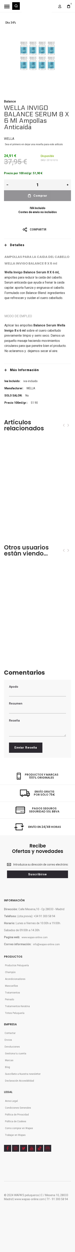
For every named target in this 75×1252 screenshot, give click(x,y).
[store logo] (37, 8)
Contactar (10, 1033)
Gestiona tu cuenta (15, 1053)
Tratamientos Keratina (17, 1006)
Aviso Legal (11, 1101)
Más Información (24, 370)
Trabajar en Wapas (15, 1135)
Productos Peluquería (17, 965)
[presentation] (64, 425)
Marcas (9, 1060)
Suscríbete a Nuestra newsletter (23, 1074)
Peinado (9, 999)
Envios (8, 1040)
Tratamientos (12, 992)
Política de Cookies (15, 1121)
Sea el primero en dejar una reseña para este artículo (34, 144)
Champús (10, 972)
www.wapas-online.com (35, 937)
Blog (7, 1067)
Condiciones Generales (18, 1107)
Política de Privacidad (17, 1114)
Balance (10, 101)
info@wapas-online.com (46, 944)
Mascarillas (11, 985)
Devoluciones (12, 1046)
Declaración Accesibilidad (19, 1080)
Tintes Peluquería (14, 1013)
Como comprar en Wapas (19, 1128)
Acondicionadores (15, 979)
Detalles (17, 245)
